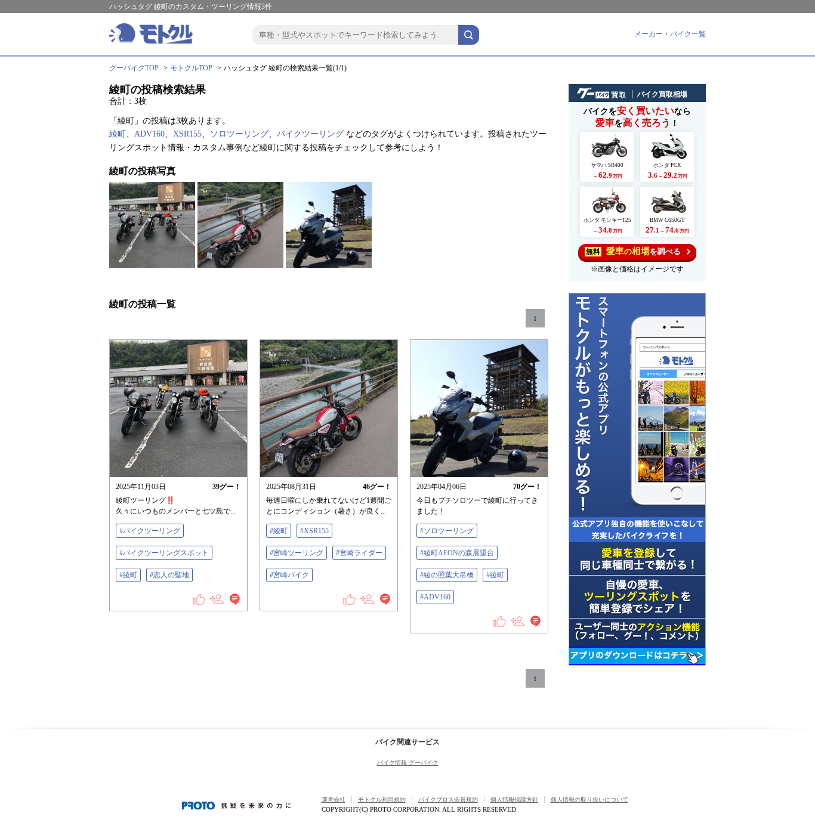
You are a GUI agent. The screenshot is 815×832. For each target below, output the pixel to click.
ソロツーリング (239, 133)
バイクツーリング (310, 133)
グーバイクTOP (134, 68)
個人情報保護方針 (514, 799)
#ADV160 (435, 597)
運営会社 (333, 799)
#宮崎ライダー (359, 553)
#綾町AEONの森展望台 (457, 553)
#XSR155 (314, 531)
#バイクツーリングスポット (164, 553)
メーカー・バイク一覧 (670, 34)
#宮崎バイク (289, 575)
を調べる (633, 251)
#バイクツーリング (149, 531)
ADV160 (149, 133)
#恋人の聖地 (169, 575)
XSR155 (187, 133)
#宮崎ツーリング (296, 553)
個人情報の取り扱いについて (589, 799)
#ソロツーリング (447, 531)
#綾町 (128, 575)
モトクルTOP (191, 68)
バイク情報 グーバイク (408, 762)
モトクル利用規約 (382, 799)
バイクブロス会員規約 (448, 799)
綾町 (117, 133)
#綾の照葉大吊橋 (447, 575)
